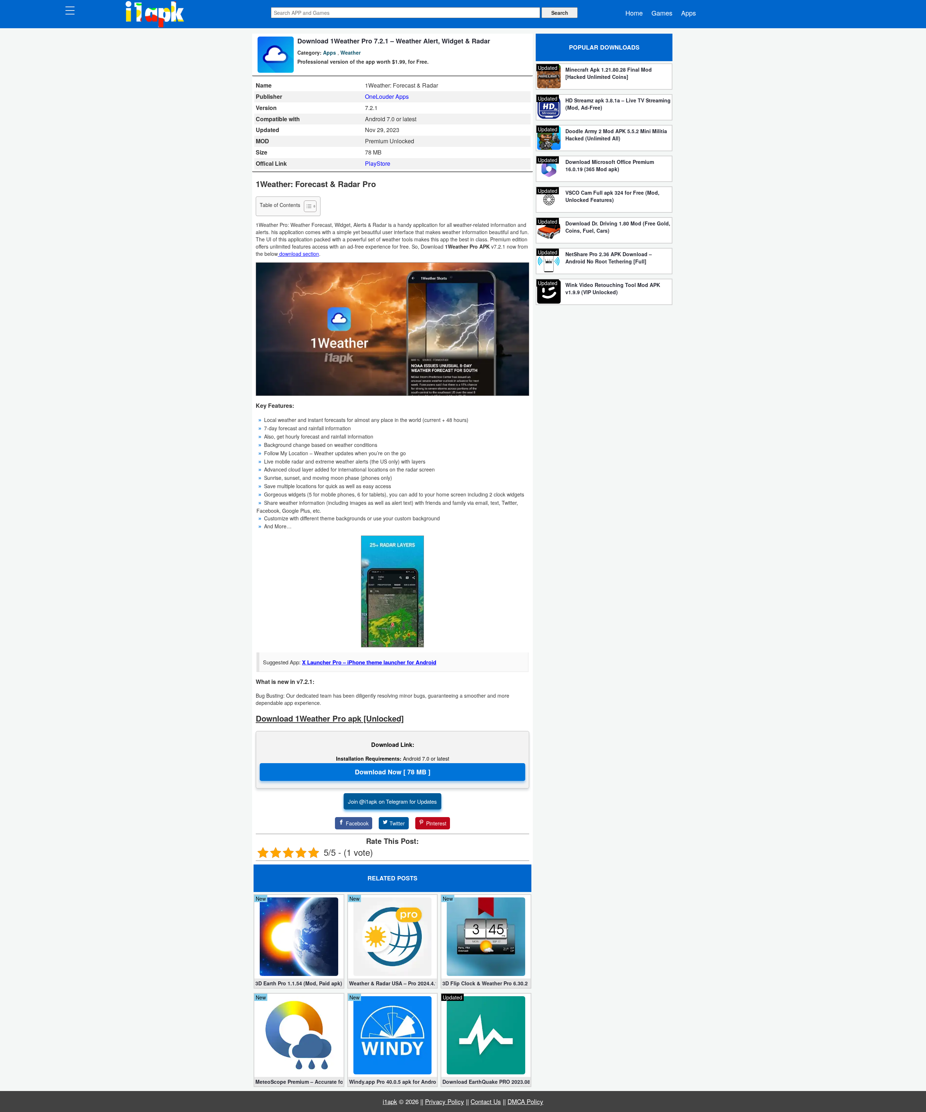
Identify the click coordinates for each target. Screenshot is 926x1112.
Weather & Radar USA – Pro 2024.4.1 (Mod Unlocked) (392, 983)
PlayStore (377, 163)
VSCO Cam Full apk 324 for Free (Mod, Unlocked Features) (612, 196)
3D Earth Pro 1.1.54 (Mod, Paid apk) (298, 983)
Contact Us (486, 1101)
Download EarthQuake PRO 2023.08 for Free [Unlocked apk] (486, 1081)
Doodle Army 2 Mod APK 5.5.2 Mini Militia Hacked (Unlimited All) (616, 134)
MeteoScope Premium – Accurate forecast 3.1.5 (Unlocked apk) (299, 1081)
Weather (350, 52)
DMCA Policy (525, 1101)
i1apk (390, 1101)
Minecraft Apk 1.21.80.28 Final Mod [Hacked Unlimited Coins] (608, 73)
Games (661, 12)
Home (634, 12)
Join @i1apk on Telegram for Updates (392, 801)
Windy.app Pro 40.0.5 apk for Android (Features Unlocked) (392, 1081)
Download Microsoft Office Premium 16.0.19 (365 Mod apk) (609, 165)
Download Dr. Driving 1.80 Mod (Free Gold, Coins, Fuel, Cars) (617, 227)
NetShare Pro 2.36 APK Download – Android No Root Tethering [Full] (608, 257)
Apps (688, 12)
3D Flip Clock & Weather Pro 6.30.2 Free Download (486, 983)
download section (298, 253)
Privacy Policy (444, 1101)
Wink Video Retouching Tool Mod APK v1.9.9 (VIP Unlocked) (612, 288)
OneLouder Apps (387, 96)
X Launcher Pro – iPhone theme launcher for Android (369, 662)
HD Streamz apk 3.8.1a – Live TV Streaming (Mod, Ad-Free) (618, 104)
